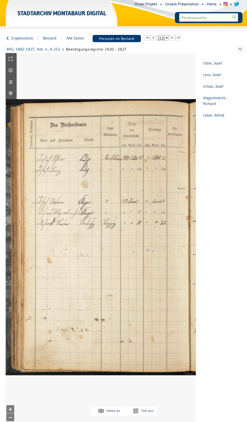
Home (212, 3)
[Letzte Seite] (178, 37)
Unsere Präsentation (182, 3)
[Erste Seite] (147, 37)
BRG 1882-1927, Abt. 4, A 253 (33, 49)
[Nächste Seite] (172, 37)
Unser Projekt (146, 3)
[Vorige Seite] (153, 37)
